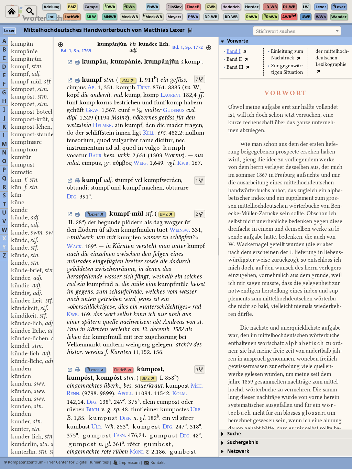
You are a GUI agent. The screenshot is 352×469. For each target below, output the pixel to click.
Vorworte (237, 41)
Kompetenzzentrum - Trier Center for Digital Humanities (58, 462)
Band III (235, 67)
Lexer (93, 214)
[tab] (285, 41)
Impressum (129, 462)
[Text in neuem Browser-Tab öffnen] (245, 51)
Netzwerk (238, 451)
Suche (234, 434)
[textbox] (297, 31)
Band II (234, 59)
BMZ (125, 80)
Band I (233, 51)
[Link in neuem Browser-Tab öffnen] (132, 80)
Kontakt (157, 462)
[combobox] (297, 31)
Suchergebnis (242, 442)
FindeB (120, 370)
